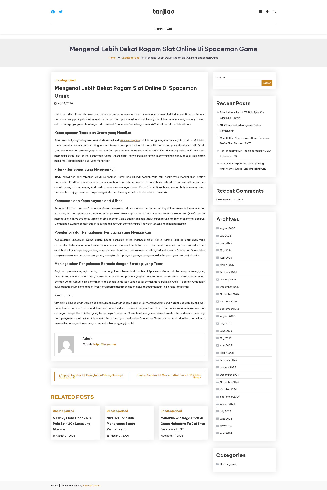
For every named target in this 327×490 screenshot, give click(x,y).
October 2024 (228, 389)
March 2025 (227, 352)
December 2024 (229, 374)
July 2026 (225, 235)
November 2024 (229, 382)
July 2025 (225, 323)
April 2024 (226, 433)
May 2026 (226, 250)
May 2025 (226, 338)
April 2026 (226, 257)
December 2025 (229, 286)
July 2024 (225, 411)
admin (87, 339)
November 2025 (229, 294)
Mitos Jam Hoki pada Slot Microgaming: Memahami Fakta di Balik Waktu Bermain (243, 166)
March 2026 (227, 265)
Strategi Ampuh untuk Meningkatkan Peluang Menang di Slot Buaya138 (91, 376)
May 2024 (226, 426)
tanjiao (163, 11)
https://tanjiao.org (104, 344)
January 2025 (228, 367)
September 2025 (230, 308)
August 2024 (227, 404)
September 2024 (230, 396)
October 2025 (228, 301)
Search (220, 77)
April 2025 (226, 345)
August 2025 (227, 316)
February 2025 (228, 360)
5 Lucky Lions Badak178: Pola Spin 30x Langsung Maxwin (72, 423)
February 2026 (228, 272)
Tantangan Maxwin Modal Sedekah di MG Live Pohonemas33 (246, 153)
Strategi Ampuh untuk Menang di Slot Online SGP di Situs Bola (169, 376)
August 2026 (227, 228)
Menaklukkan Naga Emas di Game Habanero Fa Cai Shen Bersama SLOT (183, 423)
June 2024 (226, 418)
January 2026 (228, 279)
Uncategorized (65, 80)
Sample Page (164, 29)
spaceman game (130, 140)
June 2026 (226, 243)
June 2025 (226, 330)
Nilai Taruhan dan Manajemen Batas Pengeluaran (121, 423)
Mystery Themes (92, 485)
